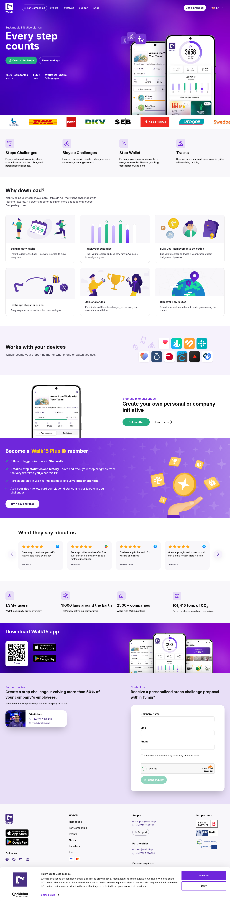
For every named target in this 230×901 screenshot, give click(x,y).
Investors (74, 846)
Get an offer (136, 422)
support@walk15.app (146, 821)
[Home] (9, 8)
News (72, 840)
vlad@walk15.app (41, 723)
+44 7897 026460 (42, 719)
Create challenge (23, 60)
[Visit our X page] (7, 859)
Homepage (75, 821)
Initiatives (68, 7)
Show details (48, 894)
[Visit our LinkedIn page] (20, 859)
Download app (51, 60)
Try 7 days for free (22, 503)
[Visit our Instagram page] (27, 859)
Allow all (204, 875)
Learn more (162, 422)
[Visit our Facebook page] (13, 859)
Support (83, 7)
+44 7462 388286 (144, 825)
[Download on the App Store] (44, 647)
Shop (96, 7)
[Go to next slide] (218, 554)
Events (54, 7)
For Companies (36, 7)
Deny (204, 885)
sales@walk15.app (144, 849)
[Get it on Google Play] (44, 658)
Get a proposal (195, 7)
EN (218, 7)
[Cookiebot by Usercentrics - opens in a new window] (20, 895)
